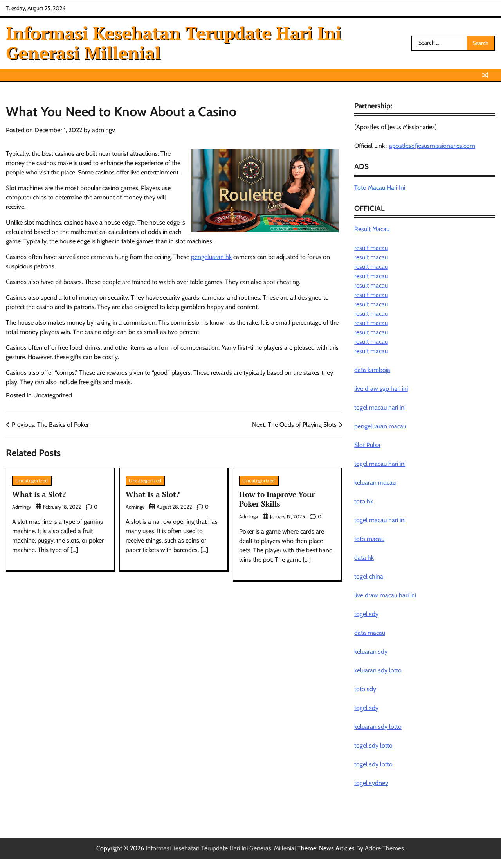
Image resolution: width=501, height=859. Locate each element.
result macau (371, 248)
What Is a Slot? (153, 494)
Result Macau (371, 229)
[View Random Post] (485, 75)
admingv (103, 130)
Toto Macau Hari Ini (379, 187)
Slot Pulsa (367, 445)
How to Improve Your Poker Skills (277, 499)
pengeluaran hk (211, 257)
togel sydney (371, 783)
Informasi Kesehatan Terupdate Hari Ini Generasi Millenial (173, 42)
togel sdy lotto (373, 745)
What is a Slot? (39, 494)
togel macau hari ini (379, 463)
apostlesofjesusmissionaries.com (432, 145)
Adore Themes (384, 848)
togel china (368, 576)
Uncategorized (52, 395)
